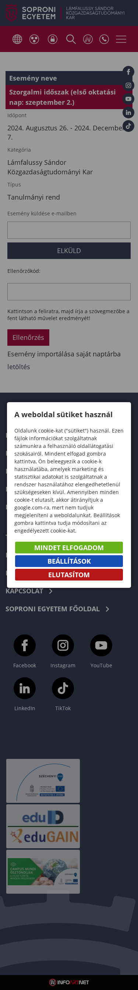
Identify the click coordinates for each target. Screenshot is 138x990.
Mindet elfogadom (69, 547)
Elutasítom (69, 574)
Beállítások (69, 561)
